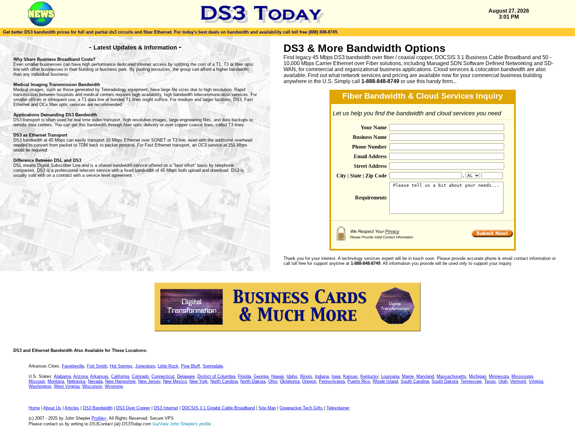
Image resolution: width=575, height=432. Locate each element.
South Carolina (415, 381)
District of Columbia (216, 376)
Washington (40, 386)
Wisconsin (92, 386)
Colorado (140, 376)
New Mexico (175, 381)
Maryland (425, 376)
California (120, 376)
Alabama (62, 376)
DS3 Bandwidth (97, 407)
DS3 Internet (166, 407)
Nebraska (76, 381)
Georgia (261, 376)
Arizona (80, 376)
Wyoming (114, 386)
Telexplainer (337, 407)
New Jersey (149, 381)
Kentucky (369, 376)
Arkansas (99, 376)
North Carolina (224, 381)
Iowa (335, 376)
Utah (502, 381)
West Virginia (67, 386)
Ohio (272, 381)
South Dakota (445, 381)
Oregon (309, 381)
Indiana (322, 376)
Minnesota (499, 376)
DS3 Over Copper (133, 407)
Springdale (213, 366)
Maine (408, 376)
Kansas (350, 376)
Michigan (477, 376)
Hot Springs (121, 366)
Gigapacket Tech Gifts (301, 407)
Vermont (518, 381)
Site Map (267, 407)
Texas (490, 381)
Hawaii (277, 376)
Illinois (306, 376)
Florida (244, 376)
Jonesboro (145, 366)
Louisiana (390, 376)
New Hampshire (120, 381)
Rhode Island (385, 381)
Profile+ (99, 418)
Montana (56, 381)
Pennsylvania (332, 381)
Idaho (292, 376)
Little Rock (168, 366)
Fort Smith (97, 366)
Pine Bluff (190, 366)
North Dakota (253, 381)
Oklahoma (289, 381)
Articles (72, 407)
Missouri (37, 381)
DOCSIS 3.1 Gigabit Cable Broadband (218, 407)
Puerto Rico (358, 381)
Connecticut (162, 376)
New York (198, 381)
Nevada (95, 381)
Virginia (536, 381)
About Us (52, 407)
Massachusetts (451, 376)
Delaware (186, 376)
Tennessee (471, 381)
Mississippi (522, 376)
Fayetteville (73, 366)
